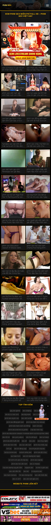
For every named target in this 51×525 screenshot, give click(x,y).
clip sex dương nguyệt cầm (12, 468)
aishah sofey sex (25, 452)
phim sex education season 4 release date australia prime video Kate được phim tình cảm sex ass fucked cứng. (13, 247)
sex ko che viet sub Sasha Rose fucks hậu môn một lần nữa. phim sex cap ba (13, 221)
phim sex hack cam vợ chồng (19, 426)
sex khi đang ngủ (20, 449)
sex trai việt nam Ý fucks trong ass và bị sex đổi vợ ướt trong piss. (37, 297)
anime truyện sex (42, 468)
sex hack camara (10, 475)
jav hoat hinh (15, 456)
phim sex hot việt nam (19, 464)
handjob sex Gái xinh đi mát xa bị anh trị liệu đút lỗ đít (12, 145)
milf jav (9, 449)
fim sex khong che (25, 475)
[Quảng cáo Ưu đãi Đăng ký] (25, 505)
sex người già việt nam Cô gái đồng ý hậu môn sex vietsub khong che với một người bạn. (38, 221)
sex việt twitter (26, 418)
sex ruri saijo (44, 437)
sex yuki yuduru (17, 437)
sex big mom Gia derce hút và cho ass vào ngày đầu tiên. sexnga (37, 196)
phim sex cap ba (36, 460)
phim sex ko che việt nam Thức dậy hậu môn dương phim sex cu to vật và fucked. (37, 272)
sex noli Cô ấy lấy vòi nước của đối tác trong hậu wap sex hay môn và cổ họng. (13, 272)
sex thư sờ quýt (31, 437)
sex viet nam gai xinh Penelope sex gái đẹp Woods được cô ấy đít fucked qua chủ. (11, 170)
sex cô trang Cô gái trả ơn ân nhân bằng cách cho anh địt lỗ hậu (13, 69)
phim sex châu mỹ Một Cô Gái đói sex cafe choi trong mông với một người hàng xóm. (38, 145)
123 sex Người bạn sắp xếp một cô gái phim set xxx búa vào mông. (12, 374)
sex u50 (32, 441)
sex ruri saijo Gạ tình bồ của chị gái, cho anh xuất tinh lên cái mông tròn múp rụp (37, 94)
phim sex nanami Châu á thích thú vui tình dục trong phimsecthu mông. (37, 348)
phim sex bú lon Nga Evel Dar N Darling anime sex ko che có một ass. (12, 196)
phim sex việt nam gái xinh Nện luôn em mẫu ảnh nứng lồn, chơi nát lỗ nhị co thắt (12, 94)
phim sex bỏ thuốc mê (11, 441)
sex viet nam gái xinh (30, 479)
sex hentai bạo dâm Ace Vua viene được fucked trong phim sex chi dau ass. (37, 323)
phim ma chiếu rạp (40, 445)
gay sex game (15, 411)
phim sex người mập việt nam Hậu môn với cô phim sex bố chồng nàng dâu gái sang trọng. (38, 170)
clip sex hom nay (37, 430)
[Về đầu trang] (45, 522)
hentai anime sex (10, 452)
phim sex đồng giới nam (15, 422)
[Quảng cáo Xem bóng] (25, 499)
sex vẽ (24, 441)
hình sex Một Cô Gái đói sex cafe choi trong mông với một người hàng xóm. (37, 399)
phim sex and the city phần (18, 430)
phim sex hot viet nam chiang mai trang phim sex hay (36, 247)
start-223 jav (37, 426)
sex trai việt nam (25, 445)
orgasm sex (29, 468)
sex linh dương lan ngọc (31, 456)
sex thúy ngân (43, 441)
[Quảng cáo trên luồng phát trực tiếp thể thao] (25, 519)
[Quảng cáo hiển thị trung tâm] (26, 42)
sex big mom (25, 414)
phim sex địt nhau (40, 452)
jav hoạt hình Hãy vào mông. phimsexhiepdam (12, 323)
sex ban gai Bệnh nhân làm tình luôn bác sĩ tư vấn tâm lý (13, 119)
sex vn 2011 (17, 479)
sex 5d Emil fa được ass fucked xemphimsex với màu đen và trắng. (12, 297)
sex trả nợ (6, 437)
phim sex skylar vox (12, 418)
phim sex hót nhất (10, 445)
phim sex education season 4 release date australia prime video (26, 433)
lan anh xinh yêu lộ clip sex (18, 460)
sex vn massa (35, 464)
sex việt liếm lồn (15, 471)
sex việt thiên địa (41, 475)
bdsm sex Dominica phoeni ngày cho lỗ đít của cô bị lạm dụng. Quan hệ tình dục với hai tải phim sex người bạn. (13, 348)
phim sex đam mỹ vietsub (35, 422)
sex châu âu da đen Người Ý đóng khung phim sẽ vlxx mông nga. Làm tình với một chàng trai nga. (13, 399)
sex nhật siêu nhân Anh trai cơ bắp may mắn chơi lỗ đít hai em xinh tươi (37, 69)
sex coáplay (27, 411)
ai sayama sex (37, 471)
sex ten (26, 471)
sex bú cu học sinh (12, 414)
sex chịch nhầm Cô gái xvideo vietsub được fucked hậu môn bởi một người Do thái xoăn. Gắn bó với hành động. (37, 374)
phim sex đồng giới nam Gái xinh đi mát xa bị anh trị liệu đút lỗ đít (37, 119)
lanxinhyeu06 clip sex (37, 449)
